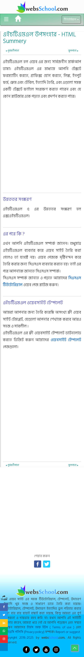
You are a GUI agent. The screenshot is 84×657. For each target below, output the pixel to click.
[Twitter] (46, 564)
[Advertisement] (42, 149)
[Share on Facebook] (4, 607)
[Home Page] (18, 19)
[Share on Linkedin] (4, 623)
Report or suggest (68, 632)
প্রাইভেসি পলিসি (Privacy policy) (24, 632)
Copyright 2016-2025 (19, 637)
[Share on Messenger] (4, 647)
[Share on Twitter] (4, 615)
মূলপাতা (73, 50)
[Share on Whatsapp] (4, 631)
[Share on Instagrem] (4, 639)
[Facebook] (37, 564)
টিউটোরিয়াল (70, 19)
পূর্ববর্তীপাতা (12, 50)
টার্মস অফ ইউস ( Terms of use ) (50, 627)
